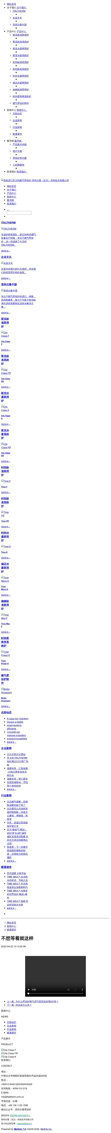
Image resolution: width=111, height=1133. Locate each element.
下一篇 (19, 1005)
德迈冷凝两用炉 (21, 82)
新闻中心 (11, 110)
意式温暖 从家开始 (16, 873)
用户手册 (17, 151)
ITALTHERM (19, 11)
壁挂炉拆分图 (20, 158)
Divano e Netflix (15, 722)
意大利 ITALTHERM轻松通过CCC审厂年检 (17, 761)
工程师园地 (18, 164)
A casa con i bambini (17, 718)
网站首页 (11, 4)
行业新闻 (17, 127)
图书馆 (10, 140)
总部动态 (17, 113)
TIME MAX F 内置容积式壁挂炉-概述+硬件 (17, 894)
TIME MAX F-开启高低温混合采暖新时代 (17, 885)
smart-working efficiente (14, 727)
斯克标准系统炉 (21, 41)
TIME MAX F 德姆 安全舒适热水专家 (17, 902)
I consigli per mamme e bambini (16, 733)
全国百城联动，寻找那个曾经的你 (17, 784)
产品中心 (11, 31)
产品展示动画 (20, 144)
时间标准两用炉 (21, 62)
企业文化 (17, 17)
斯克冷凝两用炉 (21, 48)
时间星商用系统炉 (22, 96)
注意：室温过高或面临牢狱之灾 (17, 824)
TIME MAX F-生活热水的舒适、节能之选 (17, 878)
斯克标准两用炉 (21, 34)
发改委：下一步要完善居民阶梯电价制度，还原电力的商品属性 (17, 852)
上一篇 (33, 1001)
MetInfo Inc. (46, 1129)
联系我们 (11, 171)
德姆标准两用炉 (21, 89)
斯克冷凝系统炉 (21, 55)
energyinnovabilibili (17, 738)
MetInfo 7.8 (20, 1129)
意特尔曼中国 (20, 24)
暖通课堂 (17, 134)
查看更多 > (5, 250)
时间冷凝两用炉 (21, 75)
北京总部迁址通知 (16, 754)
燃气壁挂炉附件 (21, 103)
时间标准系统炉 (21, 69)
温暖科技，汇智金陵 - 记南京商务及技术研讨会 (17, 772)
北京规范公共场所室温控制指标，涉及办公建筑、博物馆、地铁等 (17, 814)
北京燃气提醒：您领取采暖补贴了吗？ (17, 803)
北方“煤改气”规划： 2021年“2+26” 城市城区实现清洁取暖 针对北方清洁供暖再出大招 (17, 836)
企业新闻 (17, 120)
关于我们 (11, 7)
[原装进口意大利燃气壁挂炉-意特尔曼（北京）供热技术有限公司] (35, 180)
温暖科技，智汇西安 (17, 778)
